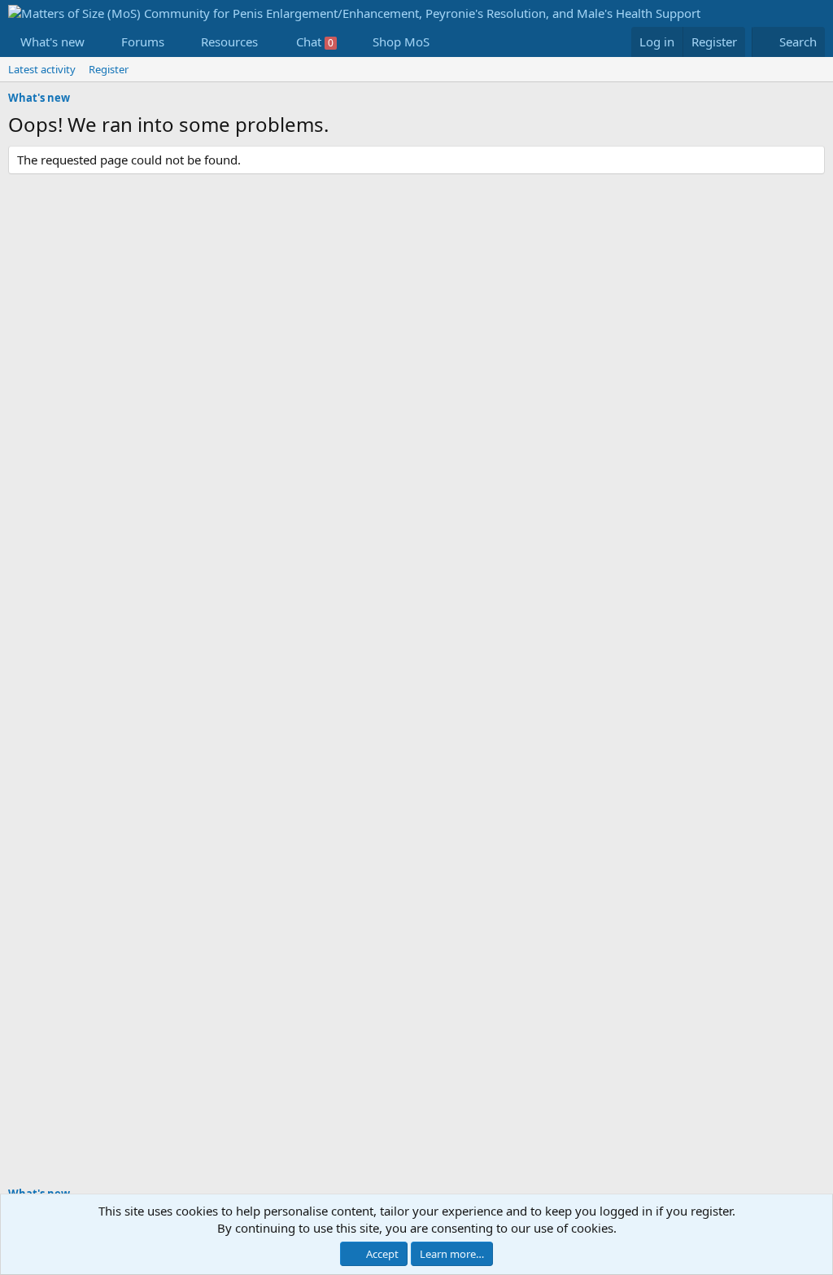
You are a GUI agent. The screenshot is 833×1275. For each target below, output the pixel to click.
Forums (142, 41)
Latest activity (42, 69)
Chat (315, 41)
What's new (52, 41)
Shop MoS (401, 41)
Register (109, 69)
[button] (97, 42)
